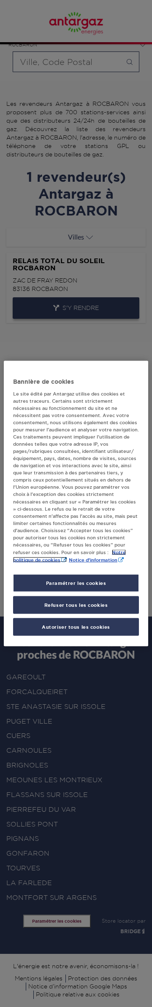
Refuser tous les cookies (76, 605)
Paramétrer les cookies (76, 583)
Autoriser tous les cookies (76, 627)
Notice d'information (93, 560)
